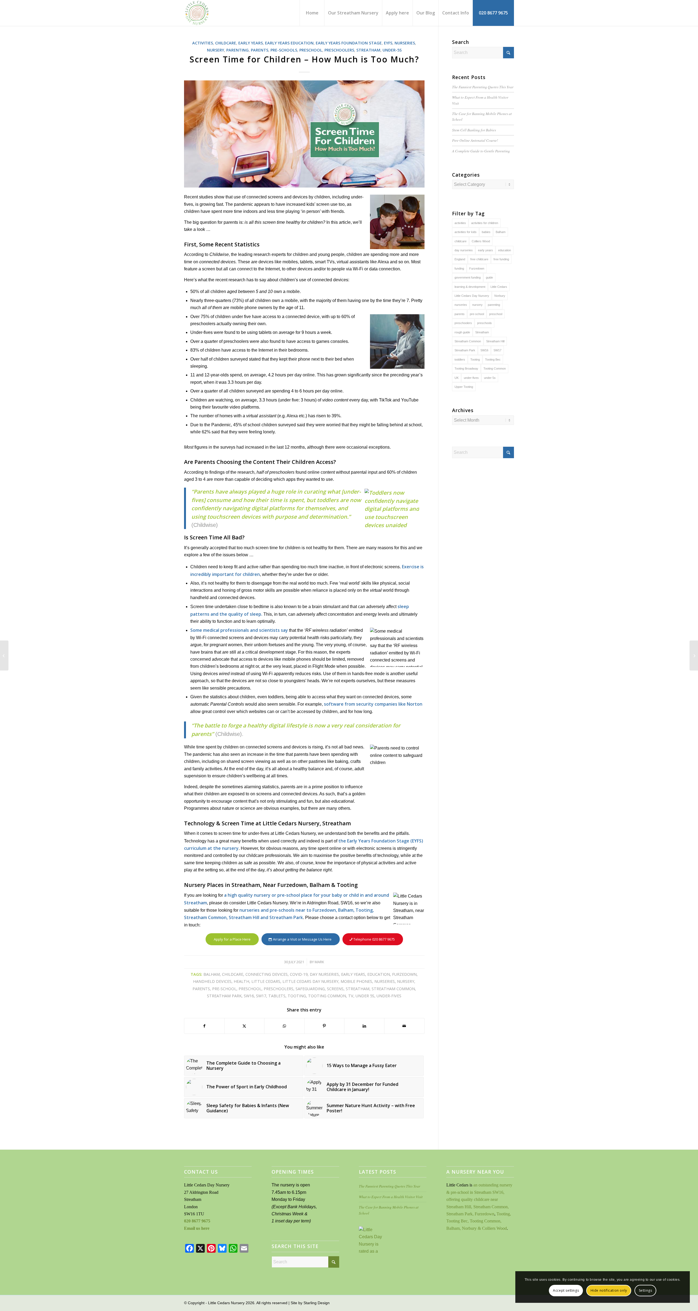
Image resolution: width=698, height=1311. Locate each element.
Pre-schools (283, 50)
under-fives (389, 995)
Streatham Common (393, 988)
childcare (232, 974)
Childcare (225, 43)
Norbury (499, 295)
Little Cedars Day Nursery (310, 981)
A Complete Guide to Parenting (481, 150)
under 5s (365, 995)
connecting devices (266, 974)
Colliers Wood (481, 241)
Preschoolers (339, 50)
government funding (468, 277)
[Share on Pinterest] (324, 1026)
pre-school (224, 988)
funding (459, 268)
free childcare (479, 259)
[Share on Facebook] (204, 1026)
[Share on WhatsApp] (284, 1026)
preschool (250, 988)
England (460, 259)
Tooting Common (327, 995)
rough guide (462, 332)
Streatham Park (224, 995)
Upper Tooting (464, 386)
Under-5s (392, 50)
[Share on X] (244, 1026)
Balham (211, 974)
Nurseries (405, 43)
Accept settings (566, 1290)
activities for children (484, 223)
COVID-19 (299, 974)
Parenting (237, 50)
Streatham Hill (495, 341)
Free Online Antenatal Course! (475, 140)
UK (457, 377)
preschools (484, 323)
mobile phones (356, 981)
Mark (319, 961)
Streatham (368, 50)
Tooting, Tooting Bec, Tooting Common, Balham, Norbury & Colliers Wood (478, 1221)
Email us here (196, 1228)
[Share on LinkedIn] (364, 1026)
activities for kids (466, 232)
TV (350, 995)
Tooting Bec (493, 359)
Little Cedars (265, 981)
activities (460, 223)
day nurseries (324, 974)
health (241, 981)
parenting (494, 304)
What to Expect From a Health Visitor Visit (391, 1196)
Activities (202, 43)
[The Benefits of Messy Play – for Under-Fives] (694, 655)
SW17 (261, 995)
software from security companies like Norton (373, 704)
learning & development (470, 286)
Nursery (215, 50)
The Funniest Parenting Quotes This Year (482, 86)
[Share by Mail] (404, 1026)
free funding (501, 259)
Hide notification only (609, 1290)
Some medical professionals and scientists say (239, 630)
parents (201, 988)
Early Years (250, 43)
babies (486, 232)
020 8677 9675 (197, 1221)
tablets (276, 995)
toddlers (460, 359)
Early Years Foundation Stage (349, 43)
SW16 (249, 995)
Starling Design (316, 1303)
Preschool (310, 50)
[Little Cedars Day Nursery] (212, 13)
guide (489, 277)
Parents (259, 50)
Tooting (297, 995)
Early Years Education (289, 43)
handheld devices (212, 981)
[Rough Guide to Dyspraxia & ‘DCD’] (4, 655)
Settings (645, 1290)
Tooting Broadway (466, 368)
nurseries (384, 981)
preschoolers (278, 988)
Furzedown (404, 974)
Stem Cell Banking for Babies (474, 129)
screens (335, 988)
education (378, 974)
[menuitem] (312, 13)
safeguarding (310, 988)
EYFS (388, 43)
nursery (405, 981)
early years (353, 974)
